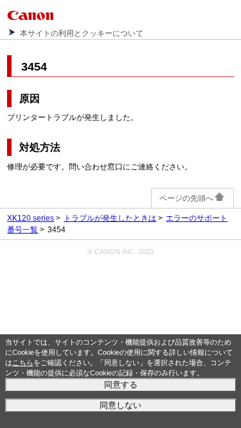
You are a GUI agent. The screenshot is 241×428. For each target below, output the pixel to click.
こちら (22, 362)
